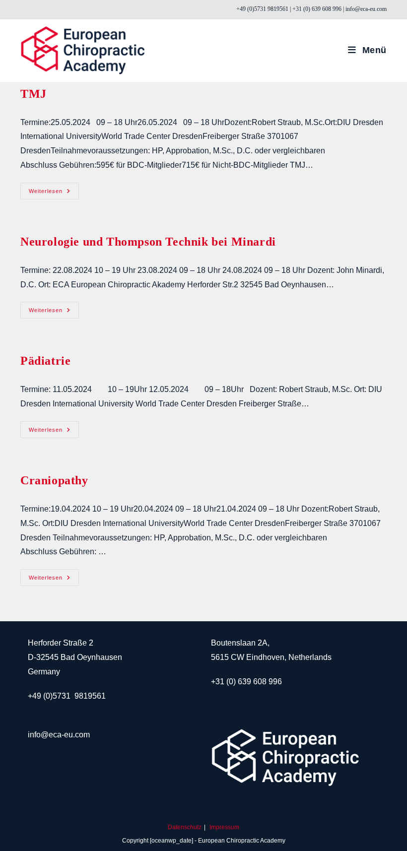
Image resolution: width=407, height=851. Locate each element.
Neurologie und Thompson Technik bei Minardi (148, 241)
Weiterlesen (53, 191)
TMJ (33, 93)
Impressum (224, 827)
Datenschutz (185, 827)
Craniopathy (54, 480)
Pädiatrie (45, 360)
